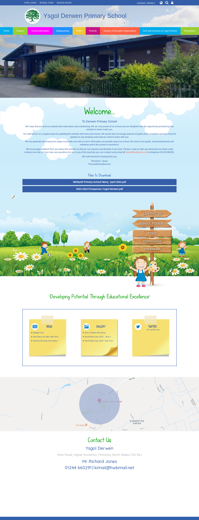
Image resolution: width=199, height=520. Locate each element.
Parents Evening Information (45, 341)
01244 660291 (78, 467)
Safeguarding (62, 31)
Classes (20, 31)
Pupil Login (30, 3)
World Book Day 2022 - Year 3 (98, 337)
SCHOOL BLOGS (64, 3)
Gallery (100, 327)
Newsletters (189, 31)
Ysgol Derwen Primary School (84, 15)
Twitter (152, 327)
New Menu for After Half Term (45, 337)
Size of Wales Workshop (95, 333)
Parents (93, 31)
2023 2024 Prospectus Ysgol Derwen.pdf (99, 189)
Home (6, 31)
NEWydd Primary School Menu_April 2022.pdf (99, 182)
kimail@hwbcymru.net (136, 152)
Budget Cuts (38, 333)
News (49, 327)
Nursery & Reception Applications (120, 31)
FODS (79, 31)
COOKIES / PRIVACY (146, 3)
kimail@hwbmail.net (114, 467)
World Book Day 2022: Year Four (99, 341)
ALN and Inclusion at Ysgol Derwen (160, 31)
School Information (40, 31)
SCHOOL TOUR (46, 3)
